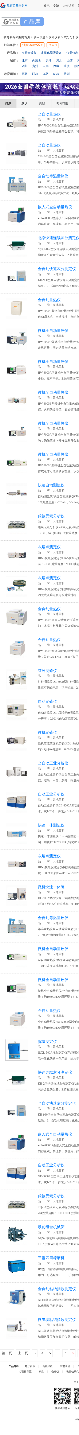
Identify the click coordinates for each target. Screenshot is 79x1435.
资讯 (47, 5)
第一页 (7, 1353)
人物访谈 (68, 5)
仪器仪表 (54, 37)
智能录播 (65, 1366)
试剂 (41, 1371)
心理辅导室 (25, 1371)
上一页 (23, 1353)
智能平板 (48, 1366)
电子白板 (30, 1366)
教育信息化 (72, 1371)
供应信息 (39, 37)
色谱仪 (55, 1371)
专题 (56, 5)
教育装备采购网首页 (17, 37)
